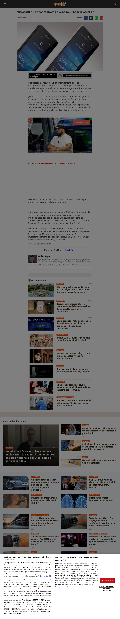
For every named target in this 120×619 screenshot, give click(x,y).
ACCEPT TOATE (107, 580)
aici (20, 600)
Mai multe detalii (44, 576)
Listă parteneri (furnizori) (64, 587)
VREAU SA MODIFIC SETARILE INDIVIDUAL (106, 588)
